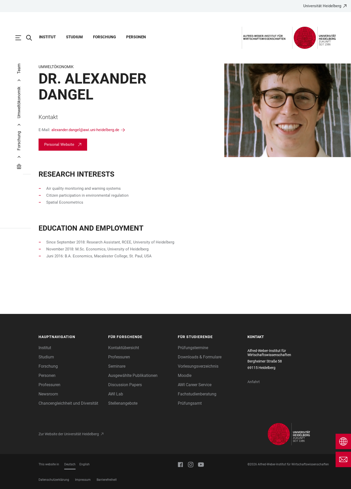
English (84, 464)
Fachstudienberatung (197, 394)
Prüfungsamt (190, 403)
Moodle (184, 375)
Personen (136, 37)
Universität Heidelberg (322, 6)
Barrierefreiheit (107, 480)
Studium (74, 37)
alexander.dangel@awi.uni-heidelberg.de (85, 130)
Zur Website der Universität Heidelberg (69, 434)
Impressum (83, 480)
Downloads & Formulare (199, 357)
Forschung (104, 37)
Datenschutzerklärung (54, 480)
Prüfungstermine (193, 347)
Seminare (116, 366)
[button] (71, 337)
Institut (47, 37)
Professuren (49, 384)
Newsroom (48, 394)
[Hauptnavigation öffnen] (20, 38)
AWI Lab (115, 394)
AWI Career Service (194, 384)
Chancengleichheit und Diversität (68, 403)
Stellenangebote (122, 403)
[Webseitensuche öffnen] (31, 38)
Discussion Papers (125, 384)
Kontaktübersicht (123, 347)
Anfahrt (253, 382)
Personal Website (59, 144)
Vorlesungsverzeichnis (198, 366)
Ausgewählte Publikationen (133, 375)
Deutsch (70, 464)
